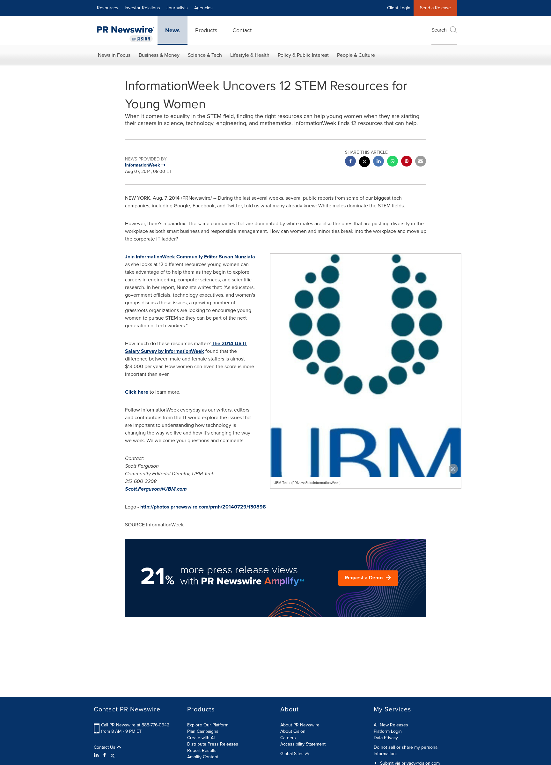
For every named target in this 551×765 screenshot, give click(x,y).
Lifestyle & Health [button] (249, 55)
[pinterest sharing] (406, 162)
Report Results (202, 750)
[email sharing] (420, 162)
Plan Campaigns (202, 731)
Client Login (398, 7)
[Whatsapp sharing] (392, 162)
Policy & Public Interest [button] (303, 55)
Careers (288, 737)
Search (439, 29)
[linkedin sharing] (378, 162)
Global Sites (292, 754)
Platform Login (388, 731)
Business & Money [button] (159, 55)
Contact (242, 30)
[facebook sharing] (350, 162)
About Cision (292, 731)
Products (206, 30)
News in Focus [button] (114, 55)
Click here (136, 392)
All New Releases (391, 725)
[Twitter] (112, 755)
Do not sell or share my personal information (406, 750)
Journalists (177, 7)
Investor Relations (142, 7)
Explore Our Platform (207, 725)
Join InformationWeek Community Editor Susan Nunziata (190, 256)
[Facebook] (104, 755)
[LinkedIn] (97, 755)
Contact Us (105, 747)
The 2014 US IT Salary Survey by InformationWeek (186, 347)
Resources (107, 7)
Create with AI (201, 737)
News (172, 30)
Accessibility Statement (303, 744)
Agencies (203, 7)
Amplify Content (202, 757)
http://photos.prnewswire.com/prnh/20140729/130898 (203, 506)
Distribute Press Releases (212, 744)
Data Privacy (386, 737)
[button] (365, 405)
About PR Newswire (300, 725)
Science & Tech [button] (205, 55)
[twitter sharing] (364, 162)
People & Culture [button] (356, 55)
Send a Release (435, 7)
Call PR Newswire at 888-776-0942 (135, 725)
